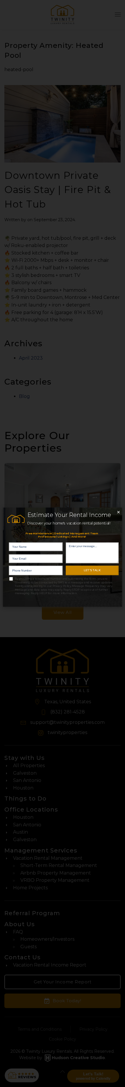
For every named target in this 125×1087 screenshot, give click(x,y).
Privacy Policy (62, 585)
